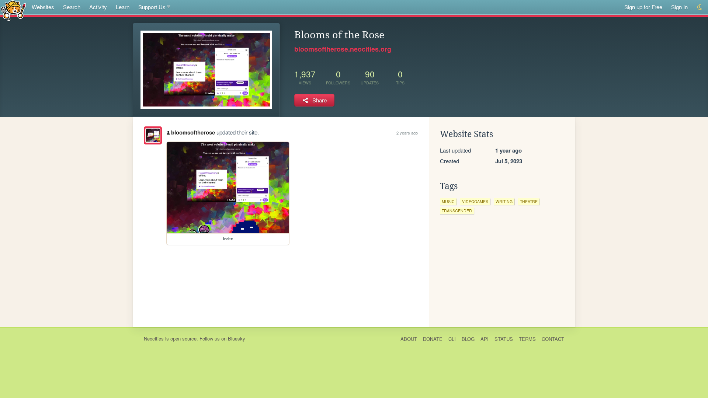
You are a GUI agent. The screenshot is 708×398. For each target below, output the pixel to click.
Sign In (679, 7)
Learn (122, 7)
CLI (452, 338)
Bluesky (236, 338)
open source (183, 338)
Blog (468, 338)
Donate (432, 338)
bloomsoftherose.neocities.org (342, 49)
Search (71, 7)
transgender (457, 210)
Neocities (154, 338)
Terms (527, 338)
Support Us (152, 7)
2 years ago (407, 133)
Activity (98, 7)
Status (503, 338)
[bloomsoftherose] (152, 135)
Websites (43, 7)
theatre (529, 201)
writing (504, 201)
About (408, 338)
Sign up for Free (643, 7)
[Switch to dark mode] (700, 7)
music (448, 201)
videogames (475, 201)
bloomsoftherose (193, 132)
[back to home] (13, 10)
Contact (553, 338)
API (484, 338)
